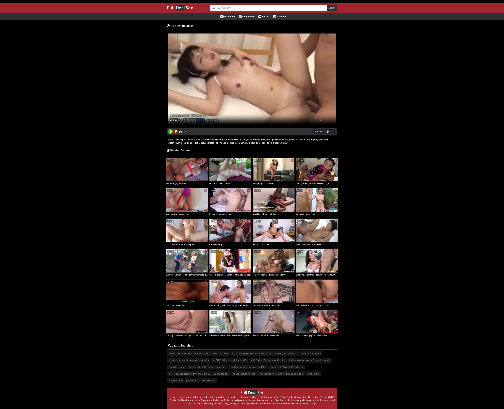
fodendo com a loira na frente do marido (309, 360)
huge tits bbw (175, 380)
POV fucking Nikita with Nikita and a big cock (281, 373)
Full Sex (180, 8)
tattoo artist (313, 373)
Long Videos (248, 16)
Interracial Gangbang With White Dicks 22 (189, 373)
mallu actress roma (311, 353)
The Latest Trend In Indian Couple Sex (206, 367)
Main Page (229, 16)
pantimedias (192, 380)
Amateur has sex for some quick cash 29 (189, 360)
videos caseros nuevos (244, 373)
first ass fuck (209, 380)
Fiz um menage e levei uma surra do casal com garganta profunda (265, 353)
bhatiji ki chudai (176, 367)
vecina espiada (221, 373)
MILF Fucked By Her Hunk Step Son (268, 360)
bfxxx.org (311, 403)
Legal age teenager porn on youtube (247, 367)
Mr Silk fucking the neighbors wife (230, 360)
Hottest (265, 16)
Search (332, 7)
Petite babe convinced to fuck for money (189, 353)
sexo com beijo (220, 353)
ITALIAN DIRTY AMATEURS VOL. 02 (286, 367)
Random (281, 16)
